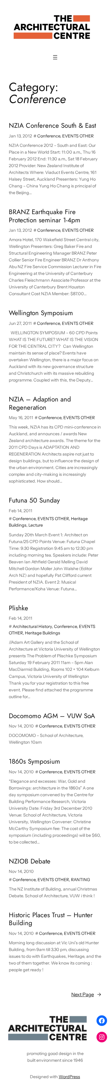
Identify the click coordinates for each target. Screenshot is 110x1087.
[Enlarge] (83, 1021)
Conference (48, 136)
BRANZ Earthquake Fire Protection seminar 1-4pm (44, 216)
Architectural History (32, 626)
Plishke (18, 608)
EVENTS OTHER (78, 136)
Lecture (35, 525)
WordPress (69, 1076)
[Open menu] (55, 57)
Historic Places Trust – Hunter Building (51, 919)
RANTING (80, 879)
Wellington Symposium (41, 313)
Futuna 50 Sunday (34, 500)
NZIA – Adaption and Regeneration (40, 403)
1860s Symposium (34, 761)
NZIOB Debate (29, 861)
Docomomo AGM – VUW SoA (52, 716)
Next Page (86, 994)
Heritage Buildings (42, 633)
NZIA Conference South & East (52, 126)
